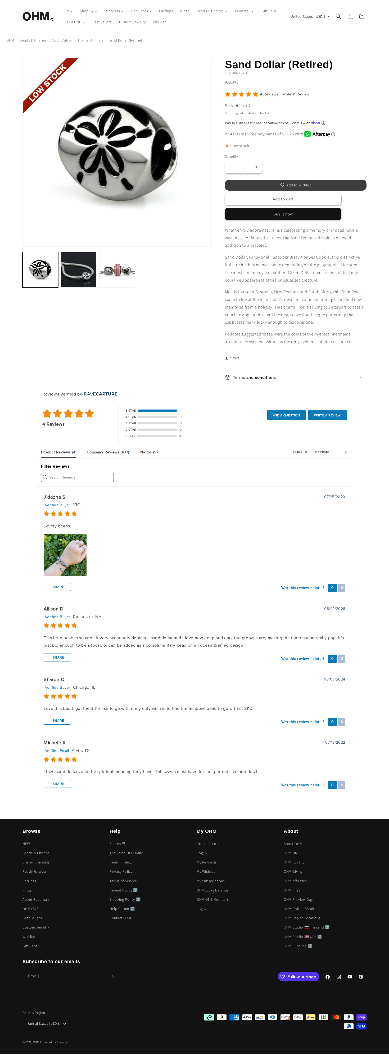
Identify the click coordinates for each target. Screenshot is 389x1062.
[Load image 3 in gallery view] (117, 270)
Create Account (209, 843)
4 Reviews (270, 94)
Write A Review (295, 94)
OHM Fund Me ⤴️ (298, 946)
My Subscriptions (211, 881)
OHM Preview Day (298, 899)
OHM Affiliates (295, 881)
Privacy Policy (121, 871)
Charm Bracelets (36, 862)
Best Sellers (32, 918)
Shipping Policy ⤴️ (125, 899)
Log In (202, 852)
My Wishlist (206, 871)
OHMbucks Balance (212, 890)
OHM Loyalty (294, 862)
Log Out (203, 908)
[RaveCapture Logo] (100, 394)
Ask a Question (286, 415)
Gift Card (29, 946)
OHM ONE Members (213, 899)
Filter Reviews (55, 466)
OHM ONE (30, 908)
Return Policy (121, 862)
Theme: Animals (90, 40)
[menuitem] (69, 10)
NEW (26, 843)
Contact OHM (120, 918)
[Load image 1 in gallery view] (40, 270)
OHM (10, 40)
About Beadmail (35, 899)
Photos (150, 452)
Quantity (231, 156)
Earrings (29, 881)
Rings (26, 890)
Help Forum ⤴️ (122, 908)
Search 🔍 (118, 843)
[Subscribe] (111, 976)
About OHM (293, 843)
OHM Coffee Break (299, 908)
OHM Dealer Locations (302, 918)
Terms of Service (123, 881)
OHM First (292, 890)
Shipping (231, 113)
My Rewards (207, 862)
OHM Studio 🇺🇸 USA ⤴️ (303, 936)
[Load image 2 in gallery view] (79, 270)
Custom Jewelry (35, 927)
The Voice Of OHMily (126, 852)
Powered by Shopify (53, 1042)
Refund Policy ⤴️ (124, 890)
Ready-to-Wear (34, 871)
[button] (338, 16)
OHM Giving (293, 871)
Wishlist (28, 936)
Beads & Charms (33, 40)
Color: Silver (62, 40)
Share (58, 587)
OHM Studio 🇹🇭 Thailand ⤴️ (307, 927)
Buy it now (283, 214)
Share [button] (235, 358)
